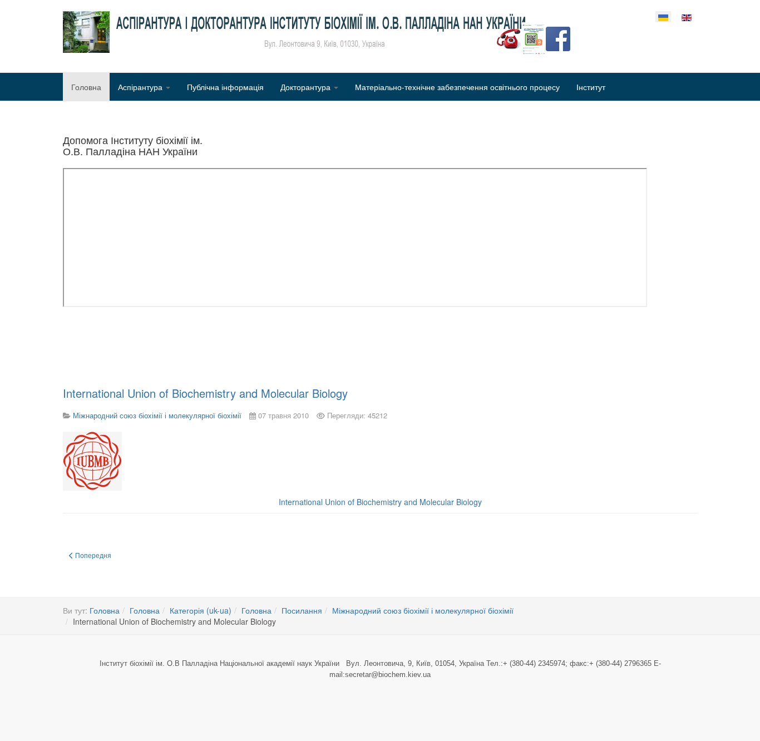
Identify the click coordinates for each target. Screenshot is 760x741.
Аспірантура (141, 86)
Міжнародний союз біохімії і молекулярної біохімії (423, 610)
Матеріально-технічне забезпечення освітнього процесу (457, 86)
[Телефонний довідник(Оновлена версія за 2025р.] (509, 37)
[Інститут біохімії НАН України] (294, 32)
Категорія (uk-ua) (200, 610)
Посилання (302, 610)
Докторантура (306, 86)
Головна (86, 86)
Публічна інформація (225, 86)
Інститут (590, 86)
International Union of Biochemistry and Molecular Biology (205, 393)
